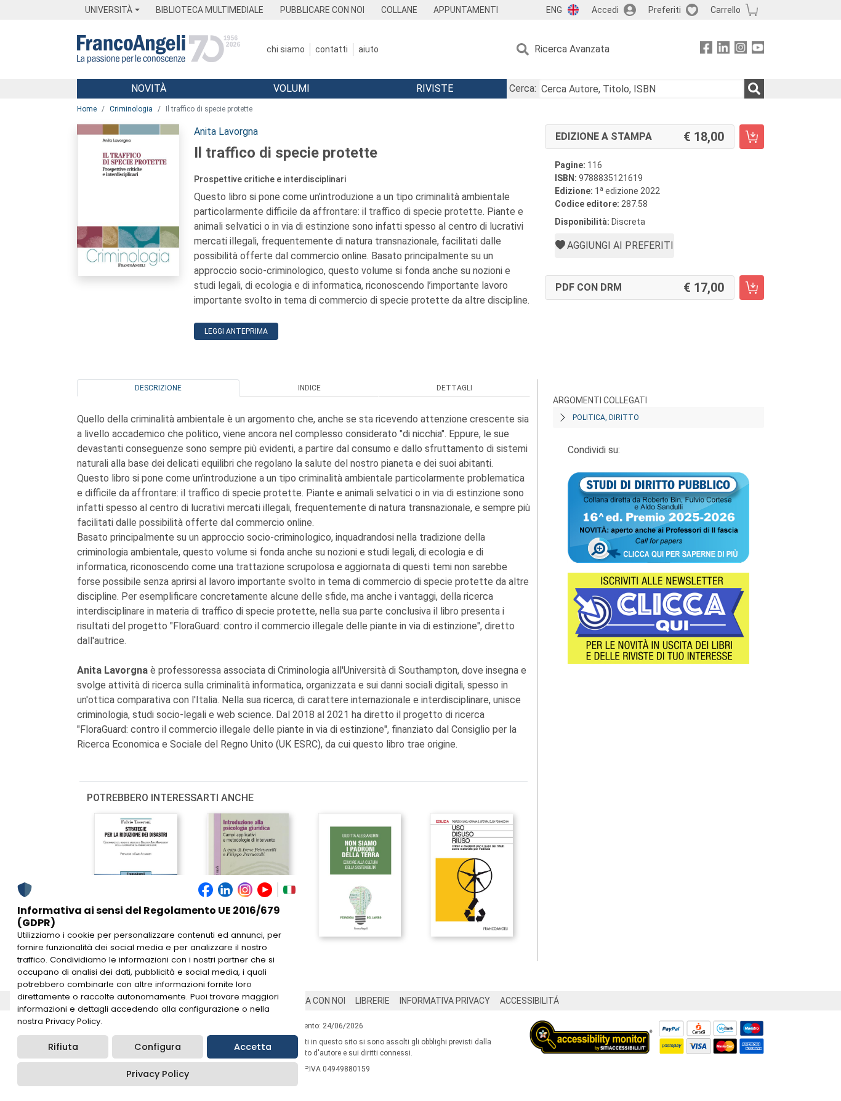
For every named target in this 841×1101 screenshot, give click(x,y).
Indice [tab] (309, 388)
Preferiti (664, 10)
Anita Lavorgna (226, 131)
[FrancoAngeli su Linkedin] (723, 49)
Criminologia (131, 109)
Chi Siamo (286, 49)
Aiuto (368, 49)
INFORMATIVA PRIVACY (445, 1001)
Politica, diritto (606, 417)
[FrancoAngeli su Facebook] (706, 49)
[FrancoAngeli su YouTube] (758, 49)
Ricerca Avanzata (572, 49)
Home (87, 109)
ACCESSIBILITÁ (529, 1001)
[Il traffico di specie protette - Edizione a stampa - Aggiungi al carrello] (751, 136)
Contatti (331, 49)
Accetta (253, 1047)
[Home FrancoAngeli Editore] (158, 49)
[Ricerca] (754, 89)
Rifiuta (63, 1047)
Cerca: (522, 88)
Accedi (605, 10)
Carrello (725, 10)
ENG (554, 10)
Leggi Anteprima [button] (236, 331)
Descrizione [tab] (158, 388)
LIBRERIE (372, 1001)
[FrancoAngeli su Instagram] (740, 49)
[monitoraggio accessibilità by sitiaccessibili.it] (591, 1027)
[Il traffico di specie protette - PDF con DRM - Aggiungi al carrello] (751, 287)
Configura (157, 1047)
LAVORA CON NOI (312, 1001)
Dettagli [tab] (454, 388)
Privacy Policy (157, 1074)
